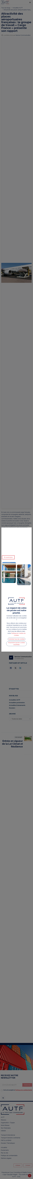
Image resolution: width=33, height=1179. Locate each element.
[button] (16, 639)
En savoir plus (8, 557)
